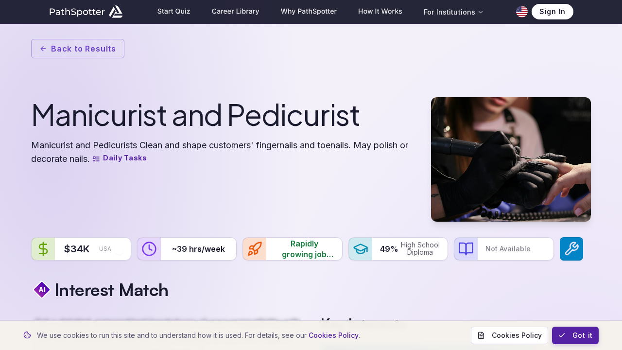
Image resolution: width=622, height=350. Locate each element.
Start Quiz (173, 11)
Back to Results (83, 48)
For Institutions (449, 12)
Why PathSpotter (309, 11)
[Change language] (522, 12)
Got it (582, 335)
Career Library (235, 11)
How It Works (380, 11)
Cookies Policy (334, 335)
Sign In (552, 11)
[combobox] (119, 249)
